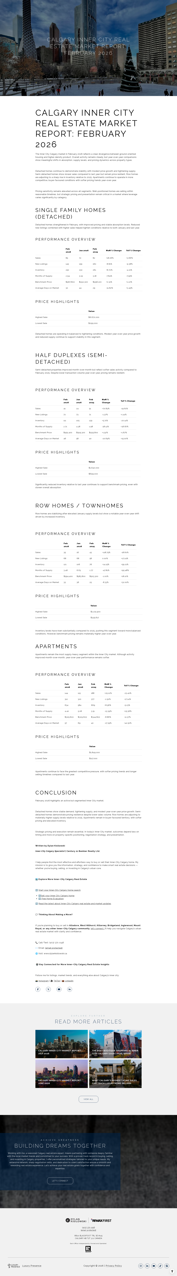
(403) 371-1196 (88, 1227)
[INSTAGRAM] (140, 1266)
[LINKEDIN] (147, 1266)
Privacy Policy (114, 1265)
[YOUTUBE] (153, 1266)
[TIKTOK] (160, 1266)
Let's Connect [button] (60, 1181)
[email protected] (53, 948)
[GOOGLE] (166, 1266)
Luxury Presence (31, 1265)
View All (88, 1099)
